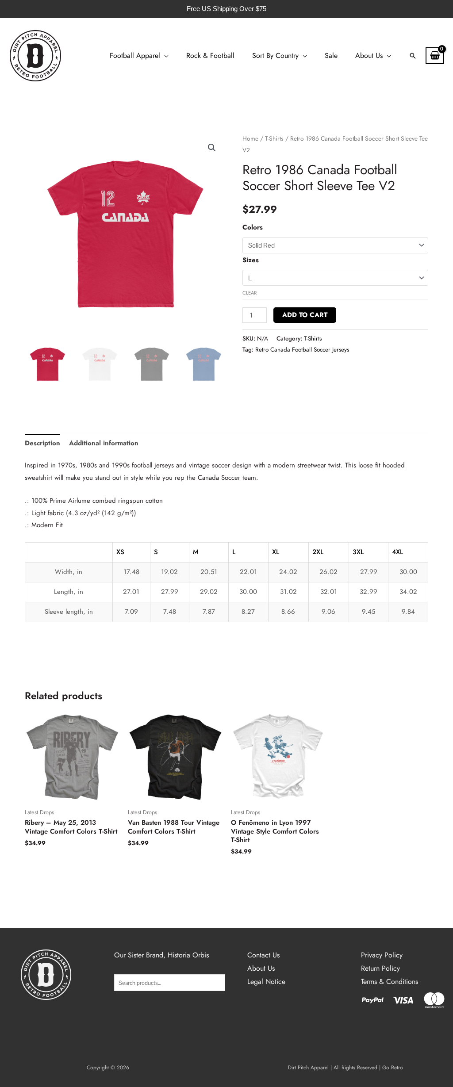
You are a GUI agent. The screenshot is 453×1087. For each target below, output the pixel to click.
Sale (331, 55)
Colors (252, 227)
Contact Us (263, 955)
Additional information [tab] (103, 443)
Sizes (250, 260)
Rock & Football (210, 55)
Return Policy (380, 968)
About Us (369, 55)
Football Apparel (135, 55)
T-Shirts (274, 138)
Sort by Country (275, 55)
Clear (249, 292)
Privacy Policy (382, 955)
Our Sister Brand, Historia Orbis (161, 955)
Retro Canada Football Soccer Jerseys (302, 349)
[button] (413, 56)
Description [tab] (42, 443)
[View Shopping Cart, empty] (435, 55)
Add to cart (304, 315)
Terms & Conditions (389, 981)
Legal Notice (266, 981)
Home (250, 138)
